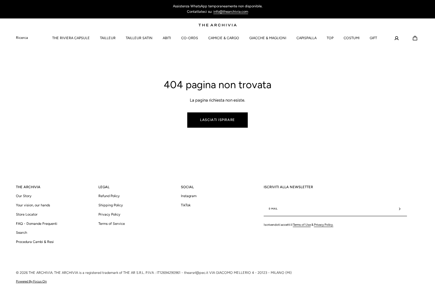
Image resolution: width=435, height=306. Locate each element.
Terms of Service (111, 224)
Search (21, 233)
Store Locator (27, 214)
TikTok (185, 205)
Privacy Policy (109, 214)
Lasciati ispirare (217, 120)
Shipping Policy (110, 205)
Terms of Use (302, 224)
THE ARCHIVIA (41, 273)
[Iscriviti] (399, 209)
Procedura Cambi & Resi (35, 242)
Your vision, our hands (33, 205)
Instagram (188, 196)
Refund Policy (109, 196)
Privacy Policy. (323, 224)
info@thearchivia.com (230, 12)
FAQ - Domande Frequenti (36, 224)
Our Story (24, 196)
